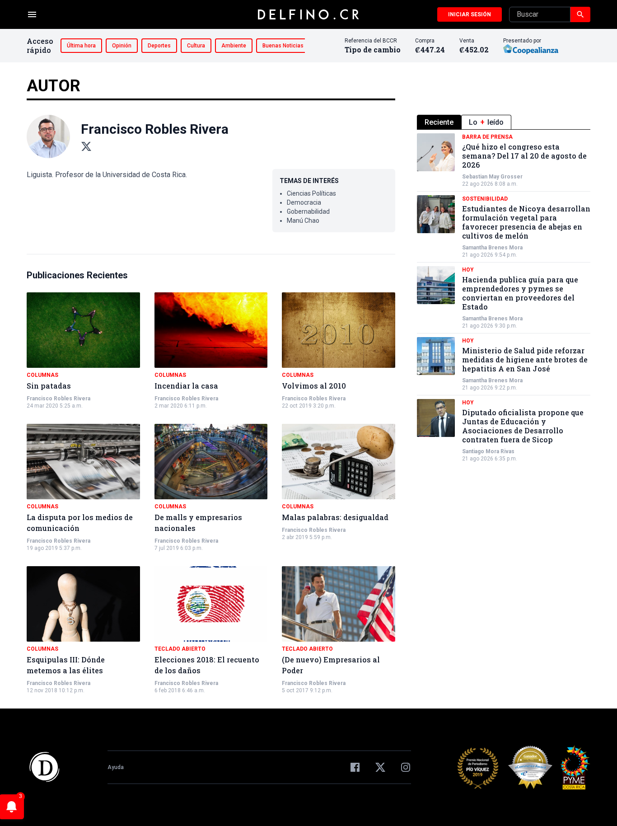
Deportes (159, 45)
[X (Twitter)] (86, 146)
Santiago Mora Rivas (488, 451)
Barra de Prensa (487, 137)
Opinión (121, 45)
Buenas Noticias (283, 45)
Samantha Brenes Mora (492, 247)
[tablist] (503, 122)
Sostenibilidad (485, 199)
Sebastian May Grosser (492, 177)
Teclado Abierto (180, 649)
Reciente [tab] (439, 122)
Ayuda (116, 767)
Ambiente (233, 45)
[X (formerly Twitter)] (380, 767)
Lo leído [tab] (486, 122)
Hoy (468, 270)
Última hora (81, 45)
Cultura (196, 45)
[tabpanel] (503, 297)
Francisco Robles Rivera (58, 398)
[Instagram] (405, 767)
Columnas (42, 375)
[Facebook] (355, 767)
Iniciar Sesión (469, 14)
